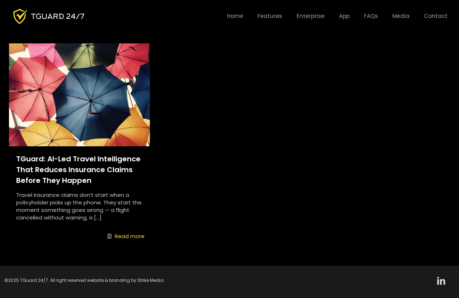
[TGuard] (48, 16)
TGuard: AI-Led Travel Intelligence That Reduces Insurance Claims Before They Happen (78, 169)
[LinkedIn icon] (441, 281)
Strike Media (150, 280)
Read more (130, 236)
